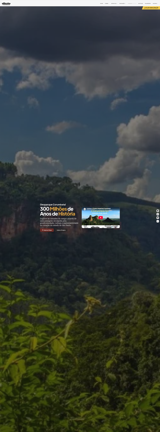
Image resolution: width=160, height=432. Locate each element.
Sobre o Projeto (61, 230)
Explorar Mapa (47, 230)
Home (101, 3)
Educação (123, 3)
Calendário (148, 3)
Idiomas (155, 3)
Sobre (107, 3)
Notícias (140, 3)
